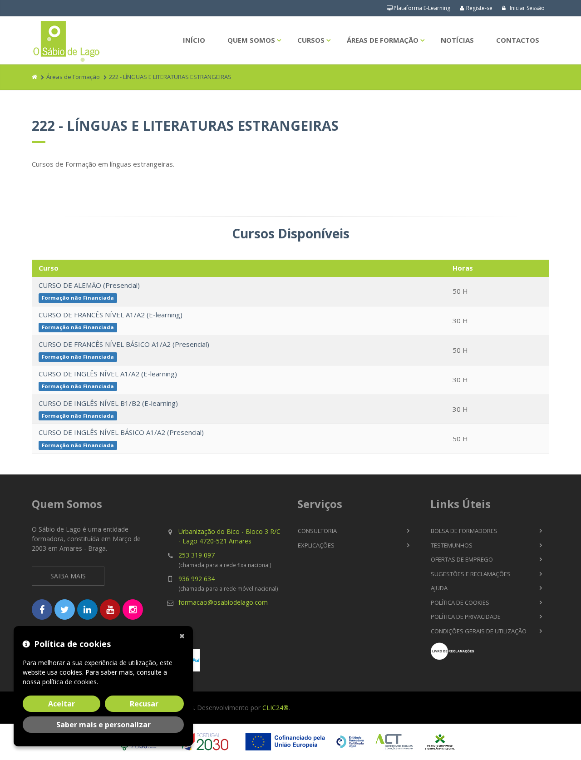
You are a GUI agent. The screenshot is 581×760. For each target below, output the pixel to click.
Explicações (316, 545)
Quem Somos (251, 39)
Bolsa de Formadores (464, 531)
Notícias (457, 39)
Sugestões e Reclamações (471, 574)
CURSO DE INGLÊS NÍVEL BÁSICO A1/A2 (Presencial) (121, 432)
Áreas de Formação (383, 39)
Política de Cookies (460, 602)
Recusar (144, 704)
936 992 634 (196, 578)
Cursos (311, 39)
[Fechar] (183, 635)
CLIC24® (275, 707)
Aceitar (61, 704)
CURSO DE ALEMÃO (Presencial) (89, 285)
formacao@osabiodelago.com (223, 602)
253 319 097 (196, 555)
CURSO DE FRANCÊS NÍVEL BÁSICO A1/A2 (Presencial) (124, 344)
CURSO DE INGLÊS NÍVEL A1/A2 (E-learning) (108, 373)
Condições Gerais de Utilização (479, 631)
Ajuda (439, 588)
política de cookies (69, 681)
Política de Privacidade (466, 616)
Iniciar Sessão (526, 8)
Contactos (517, 39)
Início (194, 39)
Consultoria (317, 531)
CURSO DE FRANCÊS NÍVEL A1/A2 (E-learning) (110, 314)
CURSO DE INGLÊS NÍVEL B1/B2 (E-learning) (108, 403)
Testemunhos (452, 545)
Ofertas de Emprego (462, 559)
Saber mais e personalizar (103, 725)
